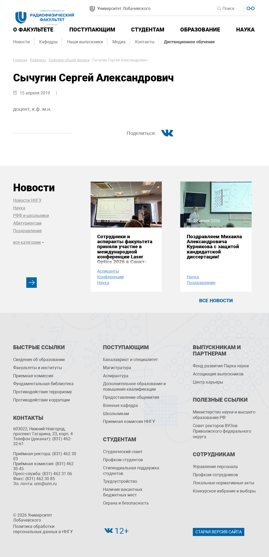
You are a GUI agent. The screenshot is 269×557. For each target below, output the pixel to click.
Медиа (119, 41)
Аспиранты (108, 271)
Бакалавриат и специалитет (130, 359)
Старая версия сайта (218, 531)
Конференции (110, 276)
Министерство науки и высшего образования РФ (224, 415)
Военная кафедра (120, 405)
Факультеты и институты (37, 367)
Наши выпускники (85, 41)
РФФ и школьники (31, 215)
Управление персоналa (215, 466)
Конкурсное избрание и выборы (224, 491)
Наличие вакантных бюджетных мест (122, 492)
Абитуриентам (27, 223)
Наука (245, 29)
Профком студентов (123, 459)
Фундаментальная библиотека (43, 383)
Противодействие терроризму (42, 391)
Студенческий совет (123, 451)
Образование (200, 29)
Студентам (147, 29)
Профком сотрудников (215, 474)
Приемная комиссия (33, 375)
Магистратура (117, 367)
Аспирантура (115, 375)
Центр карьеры (208, 382)
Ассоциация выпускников (218, 374)
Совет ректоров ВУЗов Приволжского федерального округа (222, 431)
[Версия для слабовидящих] (250, 7)
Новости (21, 41)
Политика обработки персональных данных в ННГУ (43, 529)
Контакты (144, 41)
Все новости (216, 301)
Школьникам (116, 413)
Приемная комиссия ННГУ (129, 421)
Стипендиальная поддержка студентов (131, 470)
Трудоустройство (120, 481)
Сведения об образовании (39, 359)
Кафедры (48, 41)
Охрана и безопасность (126, 503)
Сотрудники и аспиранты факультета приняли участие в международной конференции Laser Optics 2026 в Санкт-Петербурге (124, 251)
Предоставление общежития (131, 397)
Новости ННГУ (27, 200)
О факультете (33, 29)
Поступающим (92, 29)
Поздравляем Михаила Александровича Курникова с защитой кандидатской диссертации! (214, 246)
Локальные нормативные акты (223, 482)
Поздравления (27, 230)
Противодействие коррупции (41, 399)
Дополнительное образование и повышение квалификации (134, 386)
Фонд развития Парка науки (221, 365)
